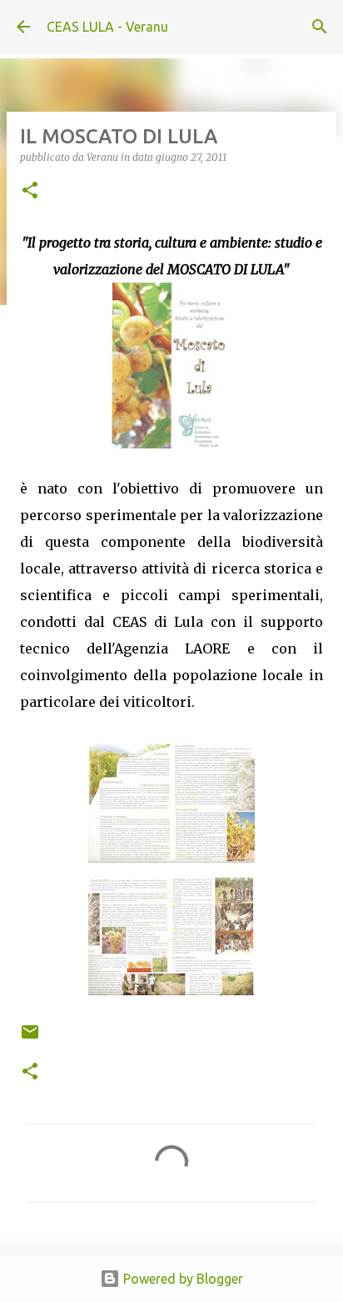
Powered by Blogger (181, 1278)
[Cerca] (320, 27)
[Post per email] (30, 1038)
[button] (30, 191)
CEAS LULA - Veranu (107, 26)
